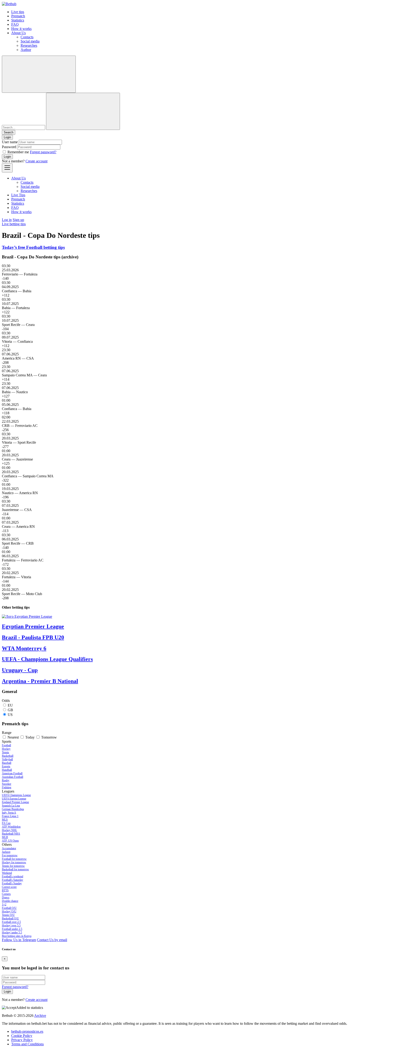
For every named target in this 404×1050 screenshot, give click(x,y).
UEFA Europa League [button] (14, 798)
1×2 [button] (4, 904)
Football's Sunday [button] (12, 883)
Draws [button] (5, 897)
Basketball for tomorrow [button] (15, 869)
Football (6, 745)
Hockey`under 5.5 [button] (12, 932)
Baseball (6, 762)
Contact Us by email (52, 940)
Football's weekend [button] (12, 876)
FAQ (15, 24)
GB (10, 710)
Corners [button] (6, 894)
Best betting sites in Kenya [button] (16, 936)
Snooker (6, 784)
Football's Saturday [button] (12, 880)
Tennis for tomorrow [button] (13, 866)
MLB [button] (5, 837)
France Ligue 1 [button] (10, 816)
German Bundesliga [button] (13, 809)
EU (10, 705)
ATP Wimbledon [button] (11, 826)
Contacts (27, 37)
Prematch (18, 16)
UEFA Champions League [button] (16, 795)
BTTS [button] (5, 890)
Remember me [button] (18, 152)
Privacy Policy (22, 1040)
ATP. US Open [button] (10, 840)
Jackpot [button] (6, 852)
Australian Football (12, 777)
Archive (40, 1016)
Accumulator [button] (9, 848)
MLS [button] (5, 819)
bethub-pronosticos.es (27, 1031)
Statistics (17, 20)
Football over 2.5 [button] (11, 922)
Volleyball (7, 759)
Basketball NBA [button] (11, 833)
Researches (29, 45)
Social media (30, 41)
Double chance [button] (10, 901)
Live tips (17, 12)
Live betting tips (14, 224)
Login (7, 156)
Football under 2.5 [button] (12, 929)
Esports (6, 766)
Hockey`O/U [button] (9, 911)
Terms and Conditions (27, 1044)
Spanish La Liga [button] (11, 805)
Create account (36, 161)
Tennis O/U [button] (8, 915)
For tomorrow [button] (10, 855)
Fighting (6, 787)
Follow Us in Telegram (19, 940)
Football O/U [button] (9, 908)
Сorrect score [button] (9, 887)
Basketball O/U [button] (10, 918)
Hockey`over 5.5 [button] (11, 925)
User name (10, 142)
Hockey (6, 748)
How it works (21, 29)
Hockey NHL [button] (9, 830)
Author (26, 50)
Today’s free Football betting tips (33, 247)
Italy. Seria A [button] (9, 812)
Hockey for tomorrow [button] (14, 862)
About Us (18, 33)
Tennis (5, 752)
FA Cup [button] (6, 823)
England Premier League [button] (15, 802)
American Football (12, 773)
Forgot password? (43, 152)
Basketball (7, 755)
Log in (7, 220)
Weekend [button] (7, 873)
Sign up (18, 220)
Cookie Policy (21, 1036)
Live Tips (18, 195)
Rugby (5, 780)
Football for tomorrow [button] (14, 859)
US (10, 715)
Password (9, 147)
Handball (7, 769)
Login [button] (7, 137)
